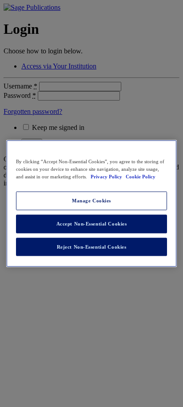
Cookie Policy (140, 176)
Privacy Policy (107, 176)
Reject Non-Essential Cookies (92, 246)
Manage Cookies (91, 200)
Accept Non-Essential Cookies (91, 223)
